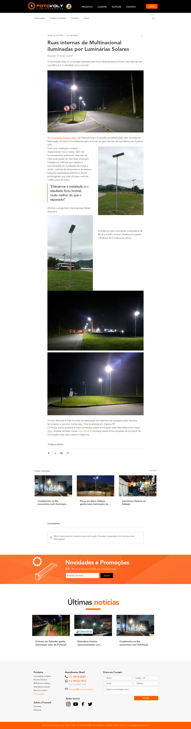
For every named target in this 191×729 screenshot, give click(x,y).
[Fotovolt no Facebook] (83, 704)
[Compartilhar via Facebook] (48, 453)
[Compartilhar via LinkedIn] (61, 453)
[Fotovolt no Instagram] (68, 704)
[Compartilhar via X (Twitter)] (55, 453)
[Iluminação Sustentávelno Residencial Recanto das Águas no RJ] (53, 485)
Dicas (86, 18)
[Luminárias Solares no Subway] (137, 485)
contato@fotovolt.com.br (81, 689)
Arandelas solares (42, 686)
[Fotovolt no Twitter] (90, 704)
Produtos (75, 18)
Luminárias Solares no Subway (134, 502)
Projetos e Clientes (58, 18)
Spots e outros (40, 690)
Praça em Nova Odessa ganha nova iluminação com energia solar (95, 502)
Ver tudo (153, 470)
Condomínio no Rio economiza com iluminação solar (52, 502)
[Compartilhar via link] (68, 453)
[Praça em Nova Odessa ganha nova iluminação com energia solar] (95, 485)
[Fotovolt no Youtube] (75, 704)
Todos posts (39, 18)
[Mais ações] (142, 35)
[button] (153, 18)
